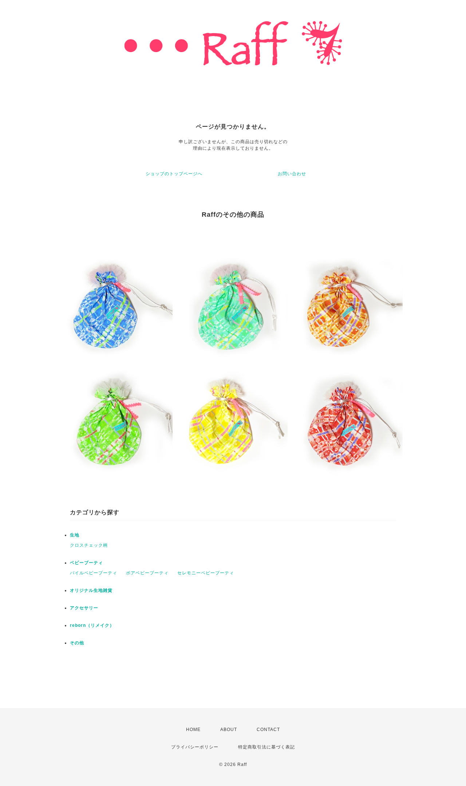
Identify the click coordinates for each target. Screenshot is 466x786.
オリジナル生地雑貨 (91, 590)
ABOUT (228, 729)
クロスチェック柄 (89, 545)
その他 (77, 642)
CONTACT (268, 729)
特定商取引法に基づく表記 (266, 747)
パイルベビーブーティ (93, 572)
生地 (74, 535)
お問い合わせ (292, 173)
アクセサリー (84, 607)
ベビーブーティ (86, 562)
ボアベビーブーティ (147, 572)
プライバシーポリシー (194, 747)
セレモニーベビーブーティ (205, 572)
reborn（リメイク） (92, 625)
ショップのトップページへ (174, 173)
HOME (193, 729)
